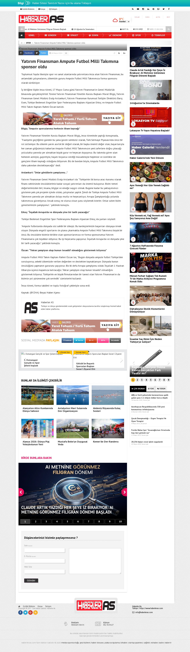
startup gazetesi (135, 643)
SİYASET (74, 35)
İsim (28, 545)
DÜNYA (94, 35)
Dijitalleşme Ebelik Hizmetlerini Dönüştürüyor (147, 310)
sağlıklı (147, 643)
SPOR (138, 35)
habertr (168, 643)
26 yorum (144, 424)
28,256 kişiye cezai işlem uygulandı (147, 442)
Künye (42, 9)
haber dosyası (97, 643)
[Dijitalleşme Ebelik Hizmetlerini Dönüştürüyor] (151, 305)
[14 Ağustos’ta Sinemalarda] (151, 99)
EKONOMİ (116, 35)
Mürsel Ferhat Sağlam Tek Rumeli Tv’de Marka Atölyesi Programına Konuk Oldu (148, 278)
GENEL (32, 35)
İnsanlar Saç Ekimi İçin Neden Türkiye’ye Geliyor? (146, 340)
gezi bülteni (85, 643)
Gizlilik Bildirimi (28, 9)
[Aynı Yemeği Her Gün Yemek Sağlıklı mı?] (151, 181)
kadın (161, 643)
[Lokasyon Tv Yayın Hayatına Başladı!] (151, 127)
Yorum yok (146, 400)
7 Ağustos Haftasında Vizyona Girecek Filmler (146, 247)
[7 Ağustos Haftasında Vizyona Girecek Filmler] (151, 242)
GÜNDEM (51, 35)
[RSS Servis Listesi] (35, 612)
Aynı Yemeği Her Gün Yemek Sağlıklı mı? (149, 187)
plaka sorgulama (112, 643)
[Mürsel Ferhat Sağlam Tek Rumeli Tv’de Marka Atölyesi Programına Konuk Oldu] (151, 272)
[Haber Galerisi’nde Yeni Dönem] (151, 154)
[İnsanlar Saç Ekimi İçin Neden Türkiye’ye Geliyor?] (151, 335)
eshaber (154, 643)
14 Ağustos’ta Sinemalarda (40, 29)
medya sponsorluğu (70, 643)
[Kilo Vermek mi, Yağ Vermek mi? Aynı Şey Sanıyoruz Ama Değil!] (151, 212)
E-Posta (30, 556)
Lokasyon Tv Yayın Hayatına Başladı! (73, 29)
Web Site (28, 566)
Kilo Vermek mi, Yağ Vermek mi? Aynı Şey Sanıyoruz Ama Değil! (150, 217)
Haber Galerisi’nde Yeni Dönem (147, 157)
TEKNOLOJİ (159, 35)
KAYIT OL (125, 29)
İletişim (54, 9)
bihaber (124, 643)
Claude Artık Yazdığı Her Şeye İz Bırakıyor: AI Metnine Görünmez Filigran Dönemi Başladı (147, 72)
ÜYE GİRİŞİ (139, 29)
